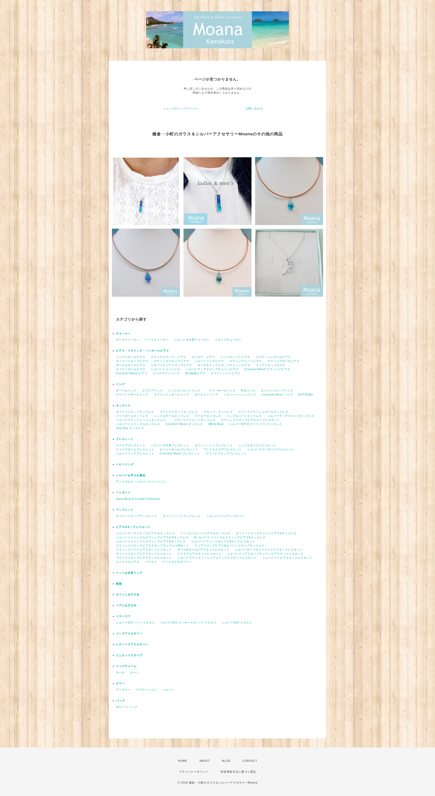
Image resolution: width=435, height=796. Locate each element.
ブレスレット (125, 439)
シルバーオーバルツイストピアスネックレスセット (269, 549)
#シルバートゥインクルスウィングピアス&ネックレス (230, 537)
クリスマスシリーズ (166, 373)
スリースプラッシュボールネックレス (263, 411)
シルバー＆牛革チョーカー (191, 339)
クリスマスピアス (128, 561)
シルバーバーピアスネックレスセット (287, 557)
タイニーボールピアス (130, 369)
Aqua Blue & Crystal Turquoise (138, 498)
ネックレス (123, 405)
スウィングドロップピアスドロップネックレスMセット (152, 545)
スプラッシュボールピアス (273, 357)
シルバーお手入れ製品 (130, 475)
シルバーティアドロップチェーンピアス (212, 369)
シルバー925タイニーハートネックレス (255, 424)
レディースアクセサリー (132, 644)
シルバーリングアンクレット (225, 516)
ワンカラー (123, 689)
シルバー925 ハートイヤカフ (135, 622)
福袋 (119, 583)
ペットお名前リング (129, 572)
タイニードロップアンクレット (136, 516)
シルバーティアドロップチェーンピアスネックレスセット (265, 553)
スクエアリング (152, 390)
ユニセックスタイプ (129, 655)
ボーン (134, 672)
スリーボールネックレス (132, 415)
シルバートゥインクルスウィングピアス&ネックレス (151, 541)
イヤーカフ (123, 616)
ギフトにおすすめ (128, 594)
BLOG (226, 760)
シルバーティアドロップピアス (171, 365)
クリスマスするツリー (177, 561)
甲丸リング (248, 390)
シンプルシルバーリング (185, 390)
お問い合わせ (254, 108)
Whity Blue (216, 424)
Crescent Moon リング (277, 394)
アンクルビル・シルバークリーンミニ (141, 481)
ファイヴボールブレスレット (135, 449)
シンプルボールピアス (130, 357)
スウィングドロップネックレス (195, 420)
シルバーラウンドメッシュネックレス (142, 420)
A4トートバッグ (127, 707)
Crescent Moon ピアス (131, 373)
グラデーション (146, 689)
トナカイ (151, 561)
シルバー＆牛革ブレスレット (170, 445)
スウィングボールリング (132, 394)
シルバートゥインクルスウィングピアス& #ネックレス (152, 537)
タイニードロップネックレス (135, 411)
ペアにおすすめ (126, 605)
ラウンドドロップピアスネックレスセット (144, 557)
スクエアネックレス (208, 415)
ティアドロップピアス (270, 365)
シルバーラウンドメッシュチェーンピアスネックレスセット (217, 557)
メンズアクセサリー (129, 633)
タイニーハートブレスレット (214, 445)
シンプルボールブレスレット (259, 445)
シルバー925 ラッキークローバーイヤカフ (188, 622)
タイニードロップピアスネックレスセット (144, 553)
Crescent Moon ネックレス (184, 424)
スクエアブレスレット (130, 445)
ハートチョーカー (157, 339)
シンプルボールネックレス (171, 415)
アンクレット (125, 509)
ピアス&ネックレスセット (133, 527)
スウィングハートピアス (246, 361)
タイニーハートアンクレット (182, 516)
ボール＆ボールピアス (130, 365)
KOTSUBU (305, 394)
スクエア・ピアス (203, 357)
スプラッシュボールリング (171, 394)
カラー (120, 683)
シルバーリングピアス (209, 361)
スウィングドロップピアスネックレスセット (250, 420)
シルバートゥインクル (165, 369)
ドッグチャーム (126, 666)
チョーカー (123, 333)
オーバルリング (126, 390)
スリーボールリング (222, 390)
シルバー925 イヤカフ (237, 622)
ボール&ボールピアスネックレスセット (203, 549)
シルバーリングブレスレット (135, 453)
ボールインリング (206, 394)
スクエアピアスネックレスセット (199, 553)
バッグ (120, 700)
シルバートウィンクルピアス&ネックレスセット (223, 541)
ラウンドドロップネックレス (179, 411)
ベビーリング (125, 464)
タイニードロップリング (277, 390)
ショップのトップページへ (180, 108)
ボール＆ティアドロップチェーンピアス (224, 365)
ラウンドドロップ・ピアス (168, 357)
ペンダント (123, 492)
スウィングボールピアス (283, 361)
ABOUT (204, 760)
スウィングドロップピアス (171, 361)
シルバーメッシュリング (240, 394)
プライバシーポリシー (193, 771)
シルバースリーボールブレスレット (270, 449)
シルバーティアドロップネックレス (290, 415)
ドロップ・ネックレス (218, 411)
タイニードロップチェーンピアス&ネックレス (266, 533)
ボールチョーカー (128, 339)
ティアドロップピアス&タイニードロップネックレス (229, 545)
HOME (182, 760)
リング (120, 384)
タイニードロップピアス (132, 361)
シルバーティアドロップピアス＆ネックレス (145, 533)
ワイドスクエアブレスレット (222, 449)
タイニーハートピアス (225, 373)
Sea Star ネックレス (130, 428)
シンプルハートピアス (235, 357)
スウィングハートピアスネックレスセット (144, 549)
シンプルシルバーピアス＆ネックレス (205, 533)
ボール (120, 672)
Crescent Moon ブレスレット (180, 453)
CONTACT (250, 760)
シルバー (168, 689)
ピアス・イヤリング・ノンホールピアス (142, 350)
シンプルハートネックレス (244, 415)
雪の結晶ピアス (195, 373)
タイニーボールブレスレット (179, 449)
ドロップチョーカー (228, 339)
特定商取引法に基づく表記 (238, 771)
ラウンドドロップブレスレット (226, 453)
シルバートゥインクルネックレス (138, 424)
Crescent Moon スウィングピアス (268, 369)
